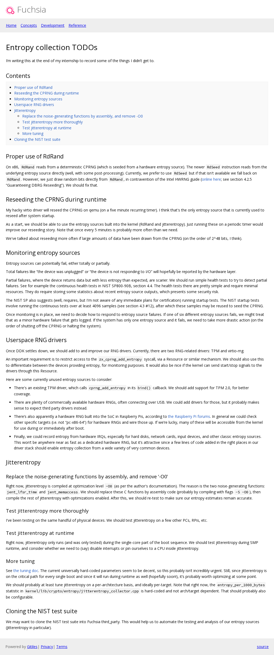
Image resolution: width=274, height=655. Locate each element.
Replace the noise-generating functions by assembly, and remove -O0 (82, 116)
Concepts (29, 25)
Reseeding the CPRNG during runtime (46, 93)
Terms (61, 646)
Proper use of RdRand (33, 87)
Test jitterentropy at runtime (46, 127)
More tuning (32, 133)
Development (52, 25)
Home (11, 25)
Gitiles (32, 646)
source (263, 646)
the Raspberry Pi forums (189, 416)
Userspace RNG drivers (34, 104)
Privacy (47, 646)
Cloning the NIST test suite (37, 139)
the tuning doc (25, 570)
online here (211, 179)
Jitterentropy (25, 110)
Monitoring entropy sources (38, 98)
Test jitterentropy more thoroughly (52, 121)
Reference (77, 25)
